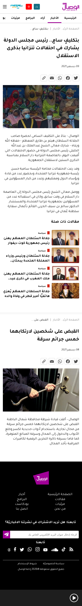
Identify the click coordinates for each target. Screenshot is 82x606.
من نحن (60, 509)
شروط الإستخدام (27, 564)
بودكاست (22, 504)
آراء (42, 18)
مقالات (60, 499)
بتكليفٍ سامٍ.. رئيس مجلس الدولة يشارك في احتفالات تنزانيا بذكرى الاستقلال (38, 29)
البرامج (30, 18)
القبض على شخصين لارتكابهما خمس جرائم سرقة (38, 320)
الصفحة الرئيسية (69, 29)
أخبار (22, 494)
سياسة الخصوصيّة (53, 564)
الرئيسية (70, 18)
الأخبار (55, 18)
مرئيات (15, 18)
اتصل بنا (22, 509)
